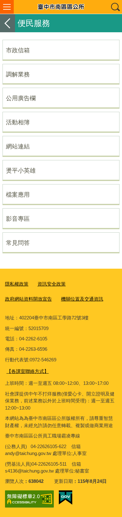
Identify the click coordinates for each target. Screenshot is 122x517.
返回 (7, 23)
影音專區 (18, 218)
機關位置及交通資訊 (82, 299)
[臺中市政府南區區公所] (61, 7)
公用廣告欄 (21, 98)
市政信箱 (18, 50)
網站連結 (18, 146)
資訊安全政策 (52, 284)
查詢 (115, 7)
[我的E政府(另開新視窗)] (65, 497)
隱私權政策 (16, 284)
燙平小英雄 (21, 170)
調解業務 (18, 74)
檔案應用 (18, 194)
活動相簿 (18, 122)
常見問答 (18, 242)
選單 (7, 7)
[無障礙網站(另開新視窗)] (29, 499)
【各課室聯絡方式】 (28, 371)
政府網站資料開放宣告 (28, 299)
